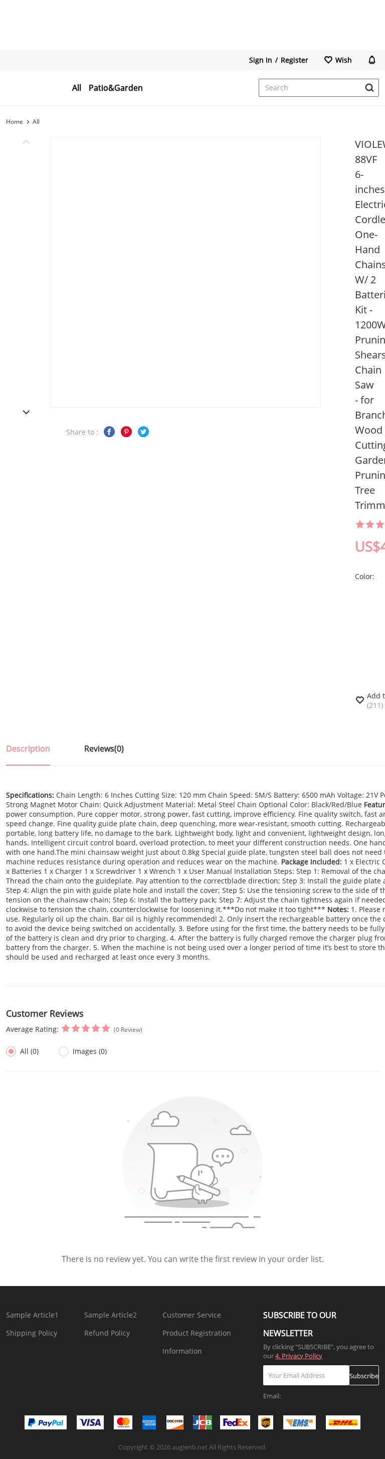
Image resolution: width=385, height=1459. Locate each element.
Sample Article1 (32, 1315)
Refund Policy (107, 1333)
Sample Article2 (110, 1315)
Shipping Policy (31, 1333)
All (76, 87)
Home (14, 121)
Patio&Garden (116, 87)
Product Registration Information (196, 1342)
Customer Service (191, 1315)
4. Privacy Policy (298, 1355)
